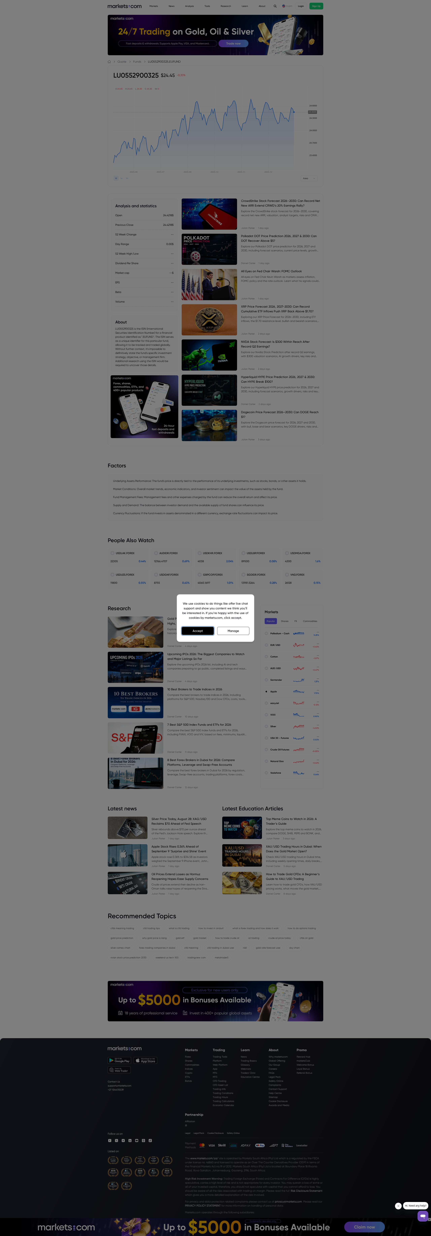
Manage (233, 631)
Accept (198, 631)
